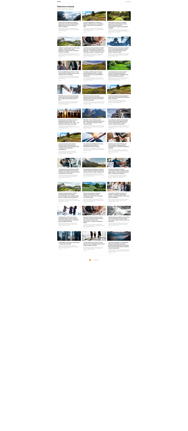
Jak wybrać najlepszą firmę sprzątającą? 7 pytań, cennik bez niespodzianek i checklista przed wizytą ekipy (118, 97)
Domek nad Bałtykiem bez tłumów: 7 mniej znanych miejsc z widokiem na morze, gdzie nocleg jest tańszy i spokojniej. (68, 73)
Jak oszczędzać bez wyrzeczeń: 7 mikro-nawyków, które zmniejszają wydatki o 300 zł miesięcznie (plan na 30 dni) (94, 244)
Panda (59, 1)
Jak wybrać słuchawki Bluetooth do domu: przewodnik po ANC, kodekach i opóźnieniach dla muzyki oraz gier (93, 145)
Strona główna (128, 1)
